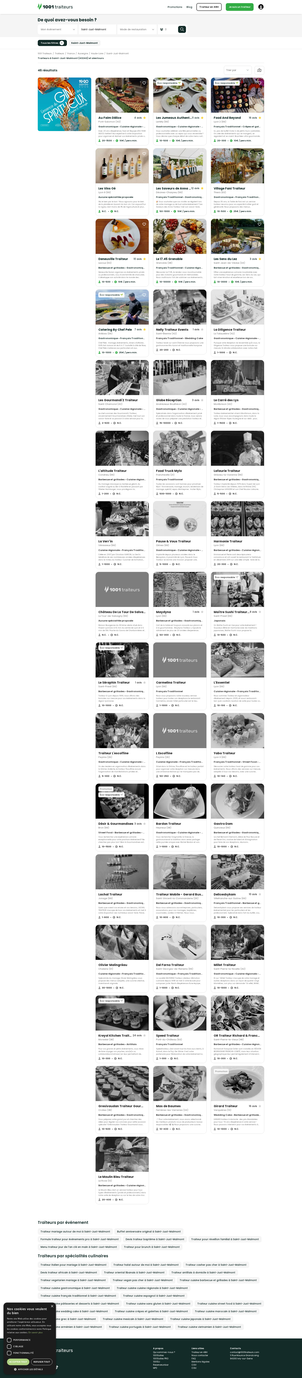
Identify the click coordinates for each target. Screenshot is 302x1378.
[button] (29, 1369)
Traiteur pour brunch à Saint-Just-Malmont (152, 1247)
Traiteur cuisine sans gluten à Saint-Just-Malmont (158, 1303)
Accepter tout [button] (18, 1361)
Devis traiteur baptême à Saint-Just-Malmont (155, 1239)
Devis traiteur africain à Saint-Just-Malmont (69, 1272)
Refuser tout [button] (42, 1361)
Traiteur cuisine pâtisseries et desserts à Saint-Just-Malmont (80, 1303)
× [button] (52, 1306)
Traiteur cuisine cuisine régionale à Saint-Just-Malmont (152, 1288)
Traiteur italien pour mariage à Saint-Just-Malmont (73, 1265)
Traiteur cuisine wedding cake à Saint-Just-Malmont (74, 1311)
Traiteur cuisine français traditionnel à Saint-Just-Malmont (78, 1296)
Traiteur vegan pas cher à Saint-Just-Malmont (143, 1280)
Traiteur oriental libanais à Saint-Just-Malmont (134, 1272)
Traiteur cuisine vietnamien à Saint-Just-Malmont (209, 1327)
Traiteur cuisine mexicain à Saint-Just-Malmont (133, 1319)
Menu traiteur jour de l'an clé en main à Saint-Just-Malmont (79, 1247)
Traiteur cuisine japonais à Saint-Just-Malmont (200, 1319)
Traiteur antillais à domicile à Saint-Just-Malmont (203, 1272)
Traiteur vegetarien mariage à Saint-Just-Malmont (73, 1280)
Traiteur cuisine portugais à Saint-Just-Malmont (140, 1327)
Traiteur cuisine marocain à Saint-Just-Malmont (226, 1311)
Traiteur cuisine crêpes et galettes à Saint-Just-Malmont (151, 1311)
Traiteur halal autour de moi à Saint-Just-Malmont (146, 1265)
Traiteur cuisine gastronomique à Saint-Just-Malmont (75, 1288)
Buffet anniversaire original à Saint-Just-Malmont (149, 1231)
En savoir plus (35, 1332)
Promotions (175, 7)
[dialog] (29, 1339)
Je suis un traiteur (240, 7)
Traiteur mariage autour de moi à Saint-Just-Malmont (75, 1231)
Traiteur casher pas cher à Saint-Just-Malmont (216, 1265)
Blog (189, 7)
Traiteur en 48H (209, 7)
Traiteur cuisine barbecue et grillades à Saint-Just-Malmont (218, 1280)
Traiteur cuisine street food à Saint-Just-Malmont (229, 1303)
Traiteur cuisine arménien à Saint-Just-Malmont (71, 1327)
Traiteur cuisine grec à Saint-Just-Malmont (68, 1319)
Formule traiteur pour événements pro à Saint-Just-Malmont (80, 1239)
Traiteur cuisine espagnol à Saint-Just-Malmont (154, 1296)
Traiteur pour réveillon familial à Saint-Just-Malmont (225, 1239)
